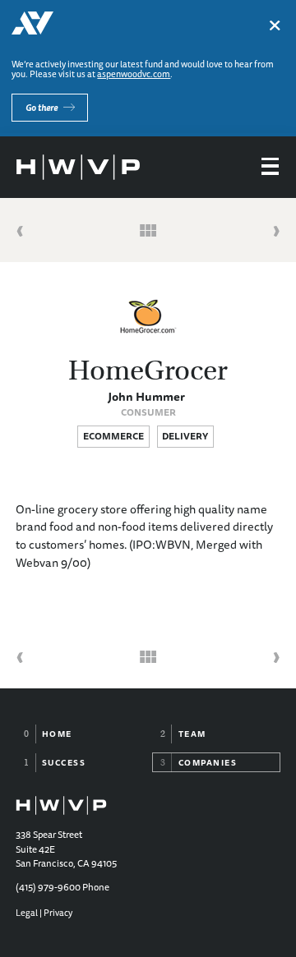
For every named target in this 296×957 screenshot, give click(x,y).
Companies (208, 762)
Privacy (58, 912)
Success (64, 762)
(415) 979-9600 (48, 887)
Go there (41, 107)
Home (57, 733)
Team (192, 733)
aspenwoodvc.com (133, 74)
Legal (27, 912)
